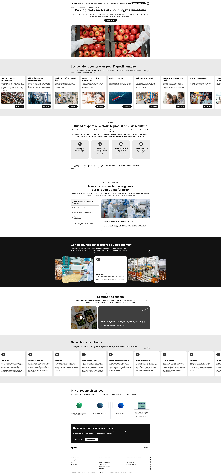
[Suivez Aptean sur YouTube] (149, 447)
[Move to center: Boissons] (143, 269)
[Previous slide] (145, 251)
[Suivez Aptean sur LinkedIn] (147, 447)
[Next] (148, 71)
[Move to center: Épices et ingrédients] (77, 269)
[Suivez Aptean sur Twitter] (144, 447)
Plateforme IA (81, 3)
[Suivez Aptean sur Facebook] (142, 447)
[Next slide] (148, 251)
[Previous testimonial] (143, 309)
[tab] (85, 202)
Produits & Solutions (89, 3)
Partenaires (113, 3)
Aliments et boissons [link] (94, 7)
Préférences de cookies (91, 472)
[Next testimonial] (146, 309)
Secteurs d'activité (98, 3)
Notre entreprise (106, 3)
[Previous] (145, 71)
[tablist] (85, 213)
